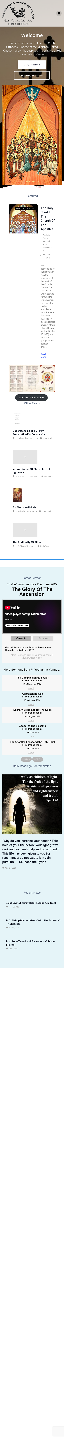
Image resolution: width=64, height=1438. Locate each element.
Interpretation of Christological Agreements (31, 470)
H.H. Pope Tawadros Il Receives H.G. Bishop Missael (31, 943)
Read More (44, 355)
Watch (22, 638)
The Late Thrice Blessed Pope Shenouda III (47, 243)
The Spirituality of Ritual (27, 541)
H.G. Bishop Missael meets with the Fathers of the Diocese (33, 922)
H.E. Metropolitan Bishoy (26, 476)
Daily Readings (32, 64)
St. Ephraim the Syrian (25, 511)
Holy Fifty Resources (32, 75)
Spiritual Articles (25, 208)
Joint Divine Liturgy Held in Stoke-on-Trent (31, 902)
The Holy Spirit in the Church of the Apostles (48, 218)
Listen (44, 638)
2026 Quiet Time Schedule (31, 397)
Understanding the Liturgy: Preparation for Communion (29, 432)
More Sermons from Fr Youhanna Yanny (31, 655)
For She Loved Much (24, 507)
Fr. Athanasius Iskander (25, 438)
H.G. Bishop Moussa (24, 546)
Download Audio (33, 657)
